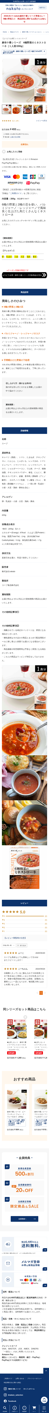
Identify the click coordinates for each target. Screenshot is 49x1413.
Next (44, 81)
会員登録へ (22, 1219)
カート (34, 1411)
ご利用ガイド (14, 1411)
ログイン (42, 7)
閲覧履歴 (24, 1411)
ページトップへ (46, 1371)
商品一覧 (44, 1411)
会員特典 (24, 1158)
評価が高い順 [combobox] (7, 945)
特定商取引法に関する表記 (12, 1382)
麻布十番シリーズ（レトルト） (32, 32)
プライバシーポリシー (34, 1378)
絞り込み (23, 945)
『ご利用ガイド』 (16, 193)
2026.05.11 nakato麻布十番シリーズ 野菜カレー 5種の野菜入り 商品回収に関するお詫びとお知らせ (25, 18)
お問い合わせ (20, 1378)
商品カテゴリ (14, 32)
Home (5, 32)
